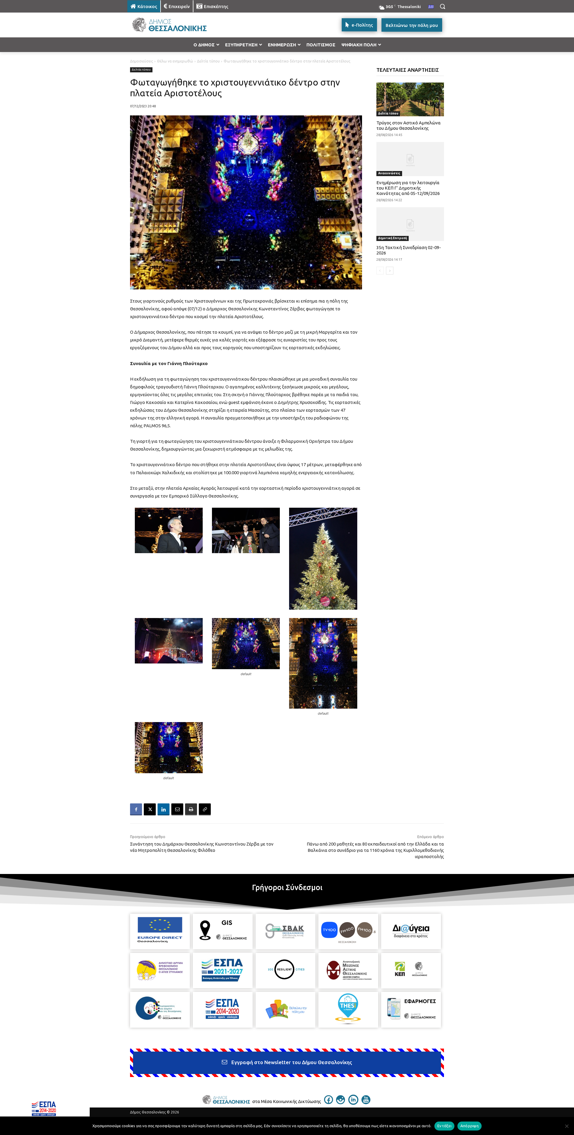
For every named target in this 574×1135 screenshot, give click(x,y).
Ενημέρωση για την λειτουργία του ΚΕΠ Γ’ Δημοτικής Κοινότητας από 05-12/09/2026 (408, 188)
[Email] (177, 809)
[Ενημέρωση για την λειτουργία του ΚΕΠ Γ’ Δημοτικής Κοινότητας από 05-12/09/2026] (410, 159)
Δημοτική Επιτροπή (392, 238)
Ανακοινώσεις (389, 173)
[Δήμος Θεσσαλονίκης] (175, 25)
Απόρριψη (469, 1126)
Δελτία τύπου (208, 61)
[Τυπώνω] (191, 809)
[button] (442, 6)
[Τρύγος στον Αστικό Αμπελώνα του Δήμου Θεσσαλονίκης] (410, 99)
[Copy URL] (205, 809)
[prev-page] (380, 270)
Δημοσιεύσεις (141, 61)
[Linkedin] (164, 809)
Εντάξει (444, 1126)
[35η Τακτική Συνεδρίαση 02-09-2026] (410, 224)
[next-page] (389, 270)
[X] (150, 809)
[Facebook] (136, 809)
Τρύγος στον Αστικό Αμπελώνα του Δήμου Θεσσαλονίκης (408, 125)
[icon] (329, 1102)
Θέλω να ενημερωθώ (175, 61)
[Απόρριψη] (567, 1126)
